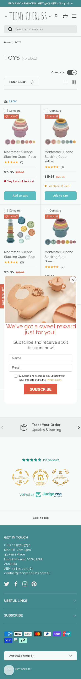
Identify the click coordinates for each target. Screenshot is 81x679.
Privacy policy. (54, 380)
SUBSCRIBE (41, 389)
